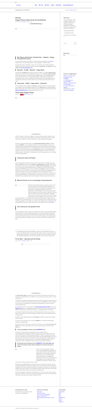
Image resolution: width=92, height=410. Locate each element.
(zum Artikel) (50, 61)
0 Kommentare (23, 21)
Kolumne (60, 399)
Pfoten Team (39, 391)
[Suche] (75, 5)
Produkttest (61, 401)
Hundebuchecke (62, 397)
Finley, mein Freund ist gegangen (43, 394)
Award (60, 393)
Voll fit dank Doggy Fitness (24, 92)
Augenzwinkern (62, 391)
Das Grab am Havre (41, 393)
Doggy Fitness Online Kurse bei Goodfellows (30, 20)
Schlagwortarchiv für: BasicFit (22, 10)
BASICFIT (39, 329)
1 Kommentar (23, 240)
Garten (60, 396)
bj (31, 21)
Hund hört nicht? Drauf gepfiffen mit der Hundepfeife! (69, 77)
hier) (50, 343)
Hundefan (65, 75)
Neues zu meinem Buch (41, 396)
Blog (28, 21)
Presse (60, 400)
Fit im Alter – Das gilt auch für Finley (27, 239)
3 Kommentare (24, 94)
